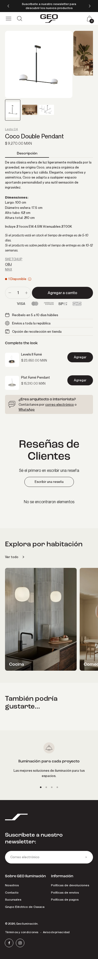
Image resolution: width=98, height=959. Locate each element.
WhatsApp (27, 409)
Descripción (27, 153)
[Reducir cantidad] (9, 293)
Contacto (12, 892)
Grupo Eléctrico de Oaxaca (24, 907)
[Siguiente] (89, 6)
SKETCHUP (13, 259)
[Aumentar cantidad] (26, 293)
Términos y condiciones (22, 932)
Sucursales (13, 899)
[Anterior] (8, 6)
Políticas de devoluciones (70, 885)
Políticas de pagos (65, 899)
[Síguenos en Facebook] (9, 943)
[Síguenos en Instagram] (20, 943)
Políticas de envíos (65, 892)
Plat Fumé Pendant (35, 377)
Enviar (86, 857)
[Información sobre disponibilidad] (29, 279)
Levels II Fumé (31, 354)
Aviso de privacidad (56, 932)
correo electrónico (59, 404)
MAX (8, 269)
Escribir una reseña (49, 482)
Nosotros (12, 885)
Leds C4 (11, 129)
